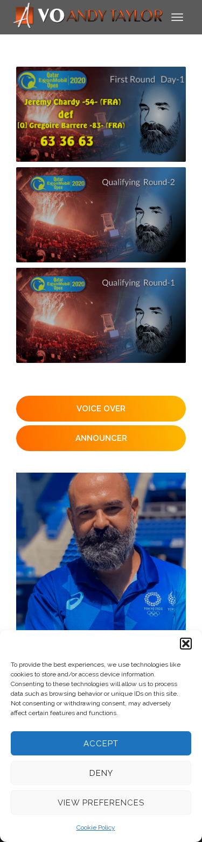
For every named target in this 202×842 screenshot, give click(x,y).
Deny (101, 773)
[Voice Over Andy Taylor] (88, 16)
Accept (101, 743)
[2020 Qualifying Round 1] (101, 315)
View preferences (101, 803)
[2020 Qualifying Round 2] (101, 214)
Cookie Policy (95, 827)
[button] (185, 643)
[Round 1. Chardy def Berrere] (101, 114)
